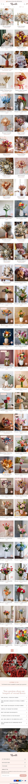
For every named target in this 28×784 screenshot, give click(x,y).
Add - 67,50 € (26, 342)
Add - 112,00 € (12, 108)
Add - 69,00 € (12, 44)
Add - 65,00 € (26, 534)
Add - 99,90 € (12, 342)
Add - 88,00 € (12, 214)
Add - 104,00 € (26, 385)
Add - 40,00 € (26, 214)
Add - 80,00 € (12, 598)
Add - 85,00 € (26, 108)
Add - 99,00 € (26, 556)
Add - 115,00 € (12, 577)
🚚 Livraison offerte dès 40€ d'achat (14, 1)
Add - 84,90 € (12, 620)
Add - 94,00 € (12, 300)
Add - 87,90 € (26, 620)
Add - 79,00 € (26, 492)
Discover (12, 22)
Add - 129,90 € (26, 364)
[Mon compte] (24, 4)
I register (23, 775)
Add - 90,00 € (26, 278)
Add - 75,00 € (26, 598)
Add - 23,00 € (26, 470)
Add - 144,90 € (12, 364)
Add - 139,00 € (26, 428)
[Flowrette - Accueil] (14, 4)
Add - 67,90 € (12, 534)
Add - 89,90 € (12, 641)
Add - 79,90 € (26, 513)
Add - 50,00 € (12, 406)
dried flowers (10, 667)
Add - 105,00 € (26, 449)
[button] (4, 4)
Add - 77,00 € (26, 406)
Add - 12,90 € (26, 65)
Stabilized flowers (18, 667)
